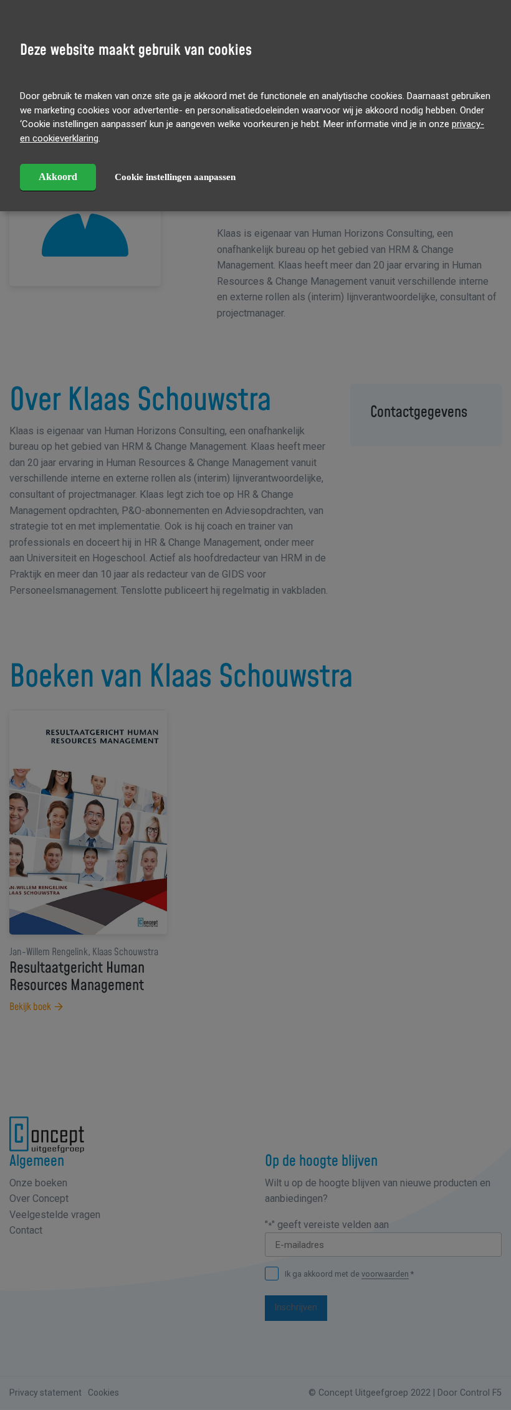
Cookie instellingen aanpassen (175, 177)
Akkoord (58, 176)
